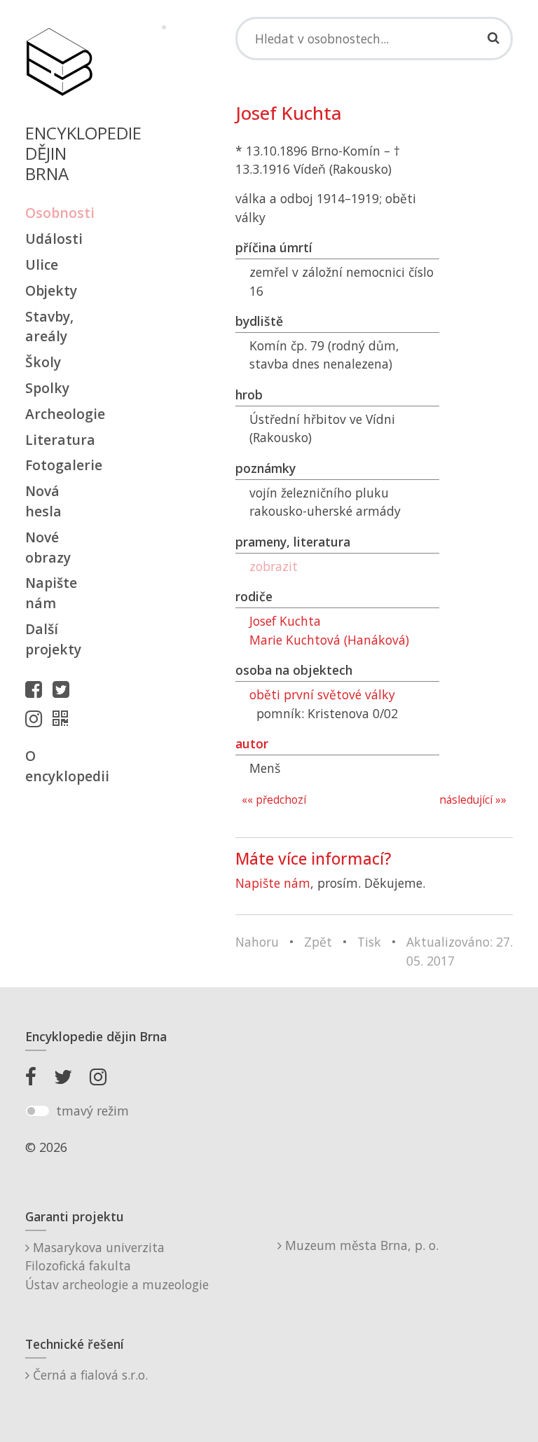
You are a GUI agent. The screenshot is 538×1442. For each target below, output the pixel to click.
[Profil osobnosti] (64, 718)
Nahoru (257, 941)
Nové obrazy (48, 547)
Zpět (318, 941)
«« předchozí (274, 799)
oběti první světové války (322, 694)
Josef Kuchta (285, 620)
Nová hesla (43, 501)
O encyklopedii (58, 765)
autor (251, 743)
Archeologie (58, 413)
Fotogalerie (58, 464)
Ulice (41, 264)
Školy (43, 361)
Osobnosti (58, 212)
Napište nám (51, 592)
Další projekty (53, 639)
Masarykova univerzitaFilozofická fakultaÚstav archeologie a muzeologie (117, 1266)
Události (54, 238)
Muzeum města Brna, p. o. (360, 1245)
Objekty (51, 290)
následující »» (472, 799)
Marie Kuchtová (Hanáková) (329, 639)
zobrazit (273, 566)
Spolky (47, 387)
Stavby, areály (49, 326)
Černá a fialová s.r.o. (88, 1374)
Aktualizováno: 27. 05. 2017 (459, 950)
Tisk (369, 941)
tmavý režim (92, 1110)
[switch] (37, 1111)
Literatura (58, 439)
